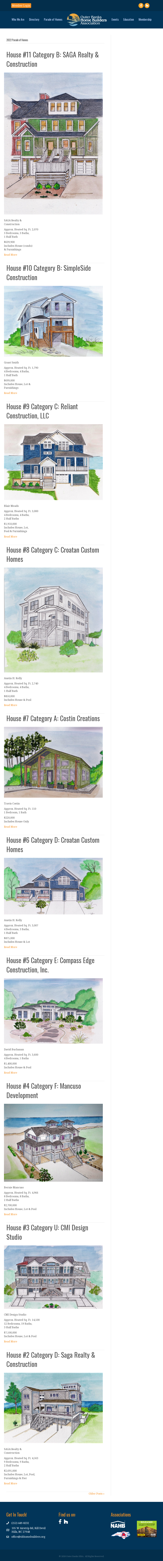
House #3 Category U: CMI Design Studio (47, 1232)
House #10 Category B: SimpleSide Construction (48, 272)
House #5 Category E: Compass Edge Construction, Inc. (50, 964)
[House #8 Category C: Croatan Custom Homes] (53, 619)
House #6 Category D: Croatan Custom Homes (52, 844)
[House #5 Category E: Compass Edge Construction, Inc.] (53, 1010)
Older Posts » (96, 1493)
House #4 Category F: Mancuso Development (43, 1090)
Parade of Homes (53, 19)
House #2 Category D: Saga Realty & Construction (50, 1359)
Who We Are (18, 19)
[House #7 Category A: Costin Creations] (53, 762)
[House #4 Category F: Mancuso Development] (53, 1142)
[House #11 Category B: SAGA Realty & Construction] (53, 143)
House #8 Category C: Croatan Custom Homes (52, 554)
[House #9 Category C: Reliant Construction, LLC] (53, 462)
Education (128, 19)
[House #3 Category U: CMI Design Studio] (53, 1277)
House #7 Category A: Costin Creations (53, 718)
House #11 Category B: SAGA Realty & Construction (52, 59)
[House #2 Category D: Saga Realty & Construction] (53, 1407)
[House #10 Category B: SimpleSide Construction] (53, 321)
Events (115, 19)
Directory (34, 19)
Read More (10, 254)
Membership (145, 19)
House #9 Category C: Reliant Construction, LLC (42, 410)
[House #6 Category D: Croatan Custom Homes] (53, 886)
